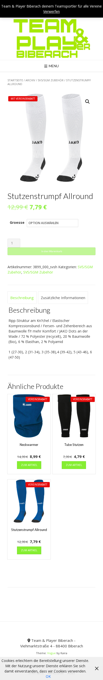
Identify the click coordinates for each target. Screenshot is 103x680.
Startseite (15, 80)
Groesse (17, 222)
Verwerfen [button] (51, 11)
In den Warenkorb (51, 251)
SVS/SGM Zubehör (51, 80)
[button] (87, 101)
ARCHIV (30, 80)
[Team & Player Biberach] (51, 38)
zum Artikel (29, 465)
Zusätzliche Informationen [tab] (63, 297)
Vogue (51, 653)
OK (48, 676)
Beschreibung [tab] (22, 297)
